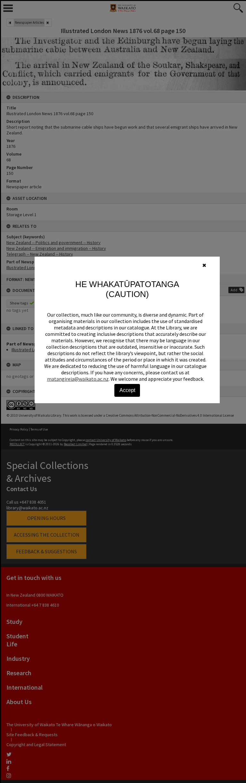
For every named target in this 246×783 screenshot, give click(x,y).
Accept (127, 390)
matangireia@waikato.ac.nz (78, 379)
